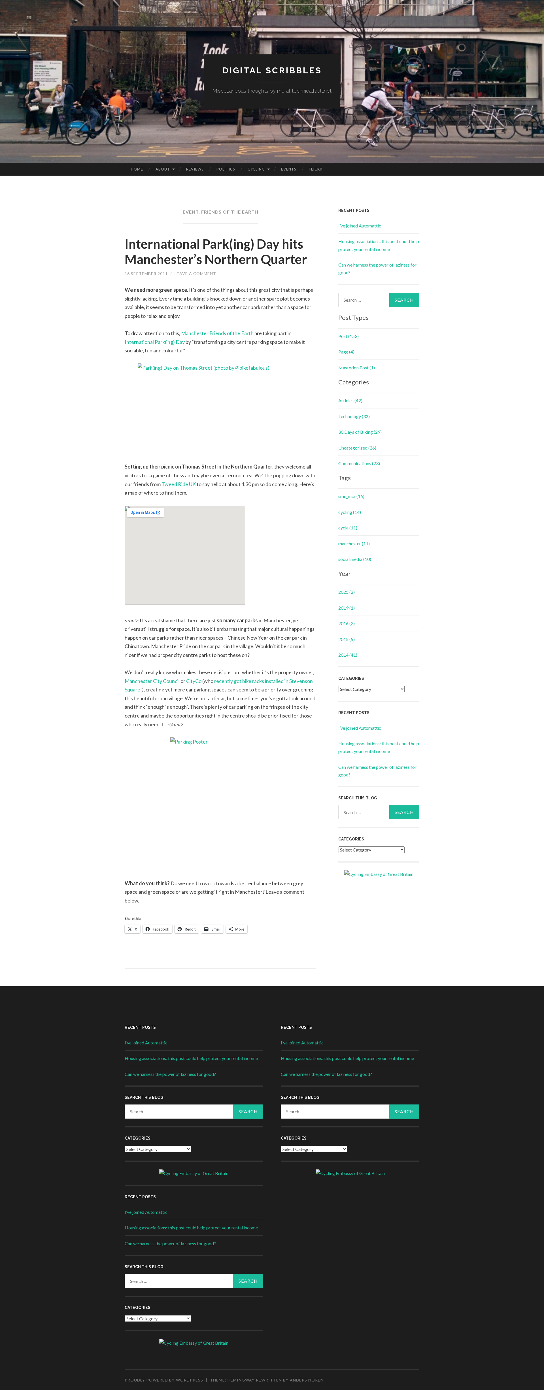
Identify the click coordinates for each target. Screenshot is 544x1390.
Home (137, 169)
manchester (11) (354, 543)
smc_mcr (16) (351, 496)
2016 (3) (346, 623)
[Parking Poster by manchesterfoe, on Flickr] (220, 808)
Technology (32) (354, 416)
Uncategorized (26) (357, 447)
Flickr (315, 169)
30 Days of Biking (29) (360, 432)
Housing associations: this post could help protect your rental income (191, 1058)
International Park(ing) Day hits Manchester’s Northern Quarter (216, 251)
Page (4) (346, 351)
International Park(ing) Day (155, 342)
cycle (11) (347, 527)
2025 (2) (346, 592)
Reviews (195, 169)
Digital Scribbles (272, 70)
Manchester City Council (152, 681)
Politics (225, 169)
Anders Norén (307, 1380)
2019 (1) (346, 607)
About (163, 169)
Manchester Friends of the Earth (217, 333)
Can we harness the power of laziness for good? (170, 1074)
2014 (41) (347, 654)
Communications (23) (359, 463)
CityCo (193, 681)
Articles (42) (350, 400)
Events (288, 169)
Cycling (256, 169)
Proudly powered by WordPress (164, 1380)
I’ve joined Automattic (359, 225)
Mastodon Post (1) (356, 367)
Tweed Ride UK (179, 484)
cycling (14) (349, 512)
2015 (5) (346, 639)
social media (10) (354, 559)
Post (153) (348, 336)
